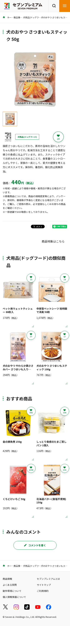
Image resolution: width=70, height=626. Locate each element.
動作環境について (12, 591)
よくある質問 (10, 584)
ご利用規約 (42, 591)
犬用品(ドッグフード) (33, 17)
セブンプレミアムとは (48, 578)
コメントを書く (37, 545)
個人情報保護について (14, 597)
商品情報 (18, 17)
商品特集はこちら (53, 241)
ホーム (10, 17)
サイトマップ (44, 584)
